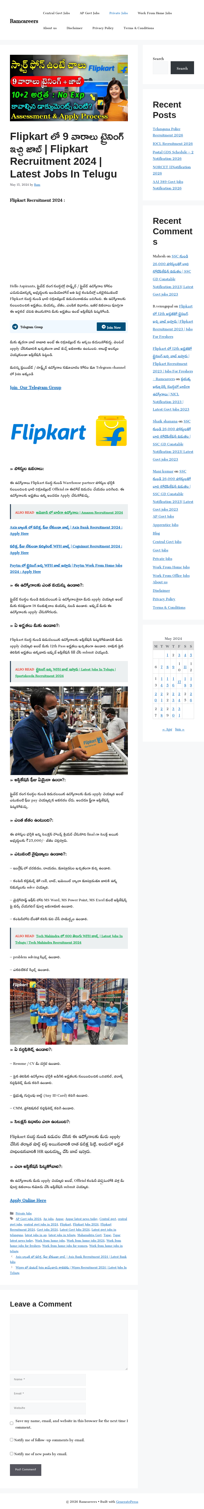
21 (161, 696)
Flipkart (65, 1223)
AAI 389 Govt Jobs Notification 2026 (168, 184)
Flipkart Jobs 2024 (86, 1223)
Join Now (114, 326)
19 (191, 681)
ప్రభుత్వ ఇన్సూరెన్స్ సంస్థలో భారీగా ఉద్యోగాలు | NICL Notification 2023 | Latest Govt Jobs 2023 (172, 393)
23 (173, 696)
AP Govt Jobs (90, 12)
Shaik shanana (165, 420)
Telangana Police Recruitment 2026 (168, 131)
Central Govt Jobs (56, 12)
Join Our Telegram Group (35, 386)
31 (179, 711)
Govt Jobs (160, 549)
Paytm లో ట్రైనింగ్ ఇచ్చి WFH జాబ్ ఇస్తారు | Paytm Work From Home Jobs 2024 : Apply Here (66, 567)
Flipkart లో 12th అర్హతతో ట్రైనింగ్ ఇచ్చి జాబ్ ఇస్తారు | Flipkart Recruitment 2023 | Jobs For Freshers (173, 320)
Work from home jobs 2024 (85, 1240)
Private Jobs (118, 12)
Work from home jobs (50, 1240)
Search (158, 58)
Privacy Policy (103, 27)
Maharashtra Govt (89, 1234)
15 (167, 681)
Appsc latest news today (81, 1218)
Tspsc (107, 1234)
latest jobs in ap (36, 1234)
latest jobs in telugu (62, 1234)
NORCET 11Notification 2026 (172, 169)
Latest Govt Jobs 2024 (75, 1229)
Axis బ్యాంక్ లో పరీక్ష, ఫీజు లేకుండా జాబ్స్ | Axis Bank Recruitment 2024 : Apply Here (66, 529)
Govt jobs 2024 (47, 1229)
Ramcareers (24, 19)
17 (179, 681)
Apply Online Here (28, 1199)
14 (161, 681)
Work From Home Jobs (155, 12)
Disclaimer (75, 27)
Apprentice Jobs (165, 524)
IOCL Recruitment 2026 (173, 142)
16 (173, 681)
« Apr (167, 728)
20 (155, 696)
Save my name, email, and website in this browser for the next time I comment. (71, 1423)
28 (161, 711)
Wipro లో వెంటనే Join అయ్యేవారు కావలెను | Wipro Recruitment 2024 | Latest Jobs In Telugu (68, 1269)
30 (173, 711)
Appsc (59, 1218)
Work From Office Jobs (171, 574)
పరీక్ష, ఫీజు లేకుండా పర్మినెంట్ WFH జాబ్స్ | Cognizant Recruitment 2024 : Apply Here (66, 548)
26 (191, 696)
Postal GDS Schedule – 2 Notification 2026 (173, 154)
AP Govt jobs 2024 (28, 1218)
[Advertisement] (69, 245)
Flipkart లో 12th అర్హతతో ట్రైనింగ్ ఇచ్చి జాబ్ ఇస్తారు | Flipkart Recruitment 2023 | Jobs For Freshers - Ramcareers (173, 362)
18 (185, 681)
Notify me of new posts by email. (40, 1453)
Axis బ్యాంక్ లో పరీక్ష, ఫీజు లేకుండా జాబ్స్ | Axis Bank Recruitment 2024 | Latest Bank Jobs (68, 1258)
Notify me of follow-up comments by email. (49, 1439)
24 (179, 696)
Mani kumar (163, 470)
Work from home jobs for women (64, 1245)
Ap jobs (48, 1218)
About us (50, 27)
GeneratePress (127, 1501)
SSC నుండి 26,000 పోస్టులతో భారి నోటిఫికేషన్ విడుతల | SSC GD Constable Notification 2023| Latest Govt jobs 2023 (173, 274)
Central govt (108, 1218)
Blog (156, 532)
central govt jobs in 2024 (41, 1223)
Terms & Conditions (139, 27)
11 (185, 666)
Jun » (180, 728)
